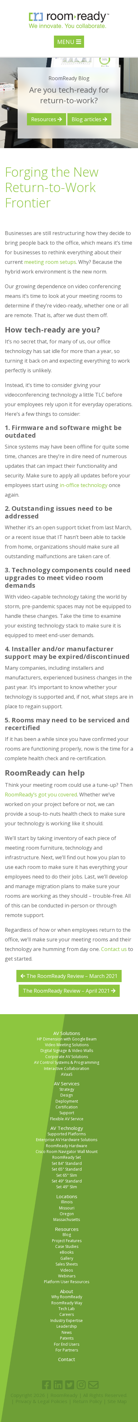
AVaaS (66, 1074)
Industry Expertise (66, 1320)
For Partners (67, 1350)
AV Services (67, 1083)
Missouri (66, 1208)
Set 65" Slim (66, 1175)
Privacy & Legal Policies (41, 1401)
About (66, 1291)
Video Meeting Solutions (67, 1045)
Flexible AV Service (66, 1119)
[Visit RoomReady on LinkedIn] (58, 1385)
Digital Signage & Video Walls (66, 1050)
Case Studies (66, 1246)
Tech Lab (66, 1308)
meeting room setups (50, 261)
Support (66, 1112)
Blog (67, 1234)
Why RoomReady (66, 1297)
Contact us (114, 949)
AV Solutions (66, 1033)
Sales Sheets (67, 1264)
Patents (66, 1338)
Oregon (67, 1213)
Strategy (66, 1089)
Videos (66, 1270)
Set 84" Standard (67, 1163)
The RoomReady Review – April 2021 (67, 990)
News (67, 1332)
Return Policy (87, 1401)
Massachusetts (66, 1219)
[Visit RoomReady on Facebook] (46, 1385)
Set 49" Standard (67, 1181)
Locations (66, 1196)
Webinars (66, 1276)
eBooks (66, 1252)
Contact (66, 1359)
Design (66, 1095)
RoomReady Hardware (66, 1146)
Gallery (66, 1258)
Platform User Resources (66, 1281)
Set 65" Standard (67, 1169)
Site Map (117, 1401)
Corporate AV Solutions (66, 1056)
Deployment (67, 1101)
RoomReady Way (66, 1303)
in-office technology (84, 485)
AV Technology (66, 1128)
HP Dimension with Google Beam (67, 1039)
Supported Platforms (66, 1134)
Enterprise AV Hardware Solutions (66, 1139)
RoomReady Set (66, 1157)
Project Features (67, 1240)
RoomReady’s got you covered (41, 794)
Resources (44, 119)
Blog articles (87, 119)
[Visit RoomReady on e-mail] (93, 1385)
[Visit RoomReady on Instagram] (81, 1385)
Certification (67, 1107)
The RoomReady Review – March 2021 (71, 976)
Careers (66, 1314)
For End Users (66, 1344)
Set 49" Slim (66, 1187)
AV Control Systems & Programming (66, 1062)
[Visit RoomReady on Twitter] (69, 1385)
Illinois (67, 1202)
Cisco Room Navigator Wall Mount (67, 1151)
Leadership (66, 1326)
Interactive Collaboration (66, 1068)
